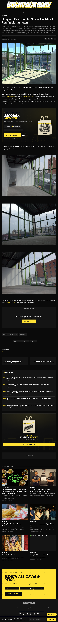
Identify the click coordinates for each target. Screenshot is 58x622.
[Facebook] (34, 613)
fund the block (51, 614)
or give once (29, 447)
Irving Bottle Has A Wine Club (40, 555)
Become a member (12, 135)
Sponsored (8, 12)
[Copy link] (55, 39)
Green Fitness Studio (28, 96)
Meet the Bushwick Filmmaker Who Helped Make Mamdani (31, 610)
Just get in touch (10, 302)
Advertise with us (13, 593)
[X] (27, 613)
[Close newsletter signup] (56, 618)
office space (13, 334)
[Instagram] (20, 613)
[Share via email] (52, 39)
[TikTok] (23, 613)
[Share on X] (49, 39)
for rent (5, 334)
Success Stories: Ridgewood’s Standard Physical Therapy (40, 490)
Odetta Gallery (10, 96)
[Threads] (30, 613)
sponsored (23, 334)
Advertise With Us (29, 321)
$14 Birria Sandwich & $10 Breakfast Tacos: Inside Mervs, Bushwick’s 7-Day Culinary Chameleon (14, 491)
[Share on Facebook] (45, 39)
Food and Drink (6, 487)
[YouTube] (37, 613)
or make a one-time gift (9, 138)
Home (3, 12)
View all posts (5, 351)
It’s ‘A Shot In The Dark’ (9, 555)
